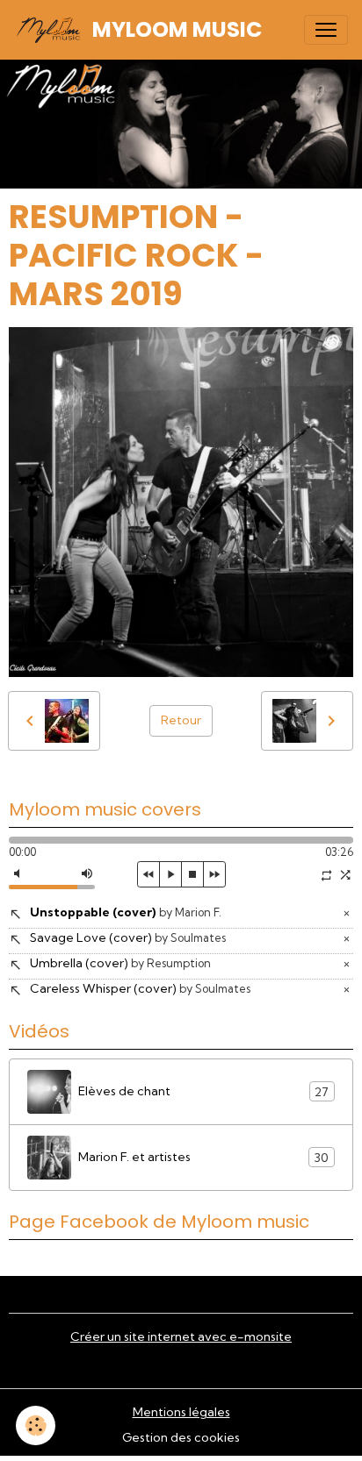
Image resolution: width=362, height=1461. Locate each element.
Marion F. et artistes (203, 1157)
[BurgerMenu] (326, 30)
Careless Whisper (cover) (140, 988)
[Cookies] (35, 1425)
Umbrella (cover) (120, 963)
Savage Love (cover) (128, 937)
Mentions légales (181, 1412)
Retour (181, 720)
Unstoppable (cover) (125, 912)
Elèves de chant (203, 1091)
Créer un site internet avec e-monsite (181, 1336)
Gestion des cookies (181, 1437)
